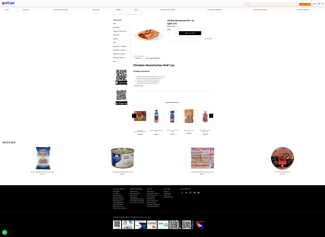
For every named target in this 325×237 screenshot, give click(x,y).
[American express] (152, 224)
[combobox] (277, 4)
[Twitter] (209, 38)
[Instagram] (194, 192)
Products (120, 14)
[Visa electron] (163, 224)
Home (114, 14)
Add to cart (42, 160)
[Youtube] (190, 192)
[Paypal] (117, 224)
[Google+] (211, 38)
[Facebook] (207, 38)
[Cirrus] (200, 224)
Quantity (169, 29)
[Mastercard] (140, 224)
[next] (320, 161)
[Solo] (188, 224)
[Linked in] (198, 192)
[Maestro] (175, 224)
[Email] (205, 38)
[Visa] (128, 224)
